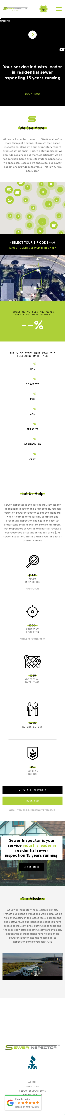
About (32, 1082)
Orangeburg (32, 441)
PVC (32, 396)
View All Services (32, 790)
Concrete (33, 381)
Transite (32, 426)
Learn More (32, 867)
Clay (32, 456)
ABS (32, 411)
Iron (32, 366)
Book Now (32, 93)
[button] (10, 200)
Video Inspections (32, 1090)
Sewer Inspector (15, 9)
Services (32, 1086)
